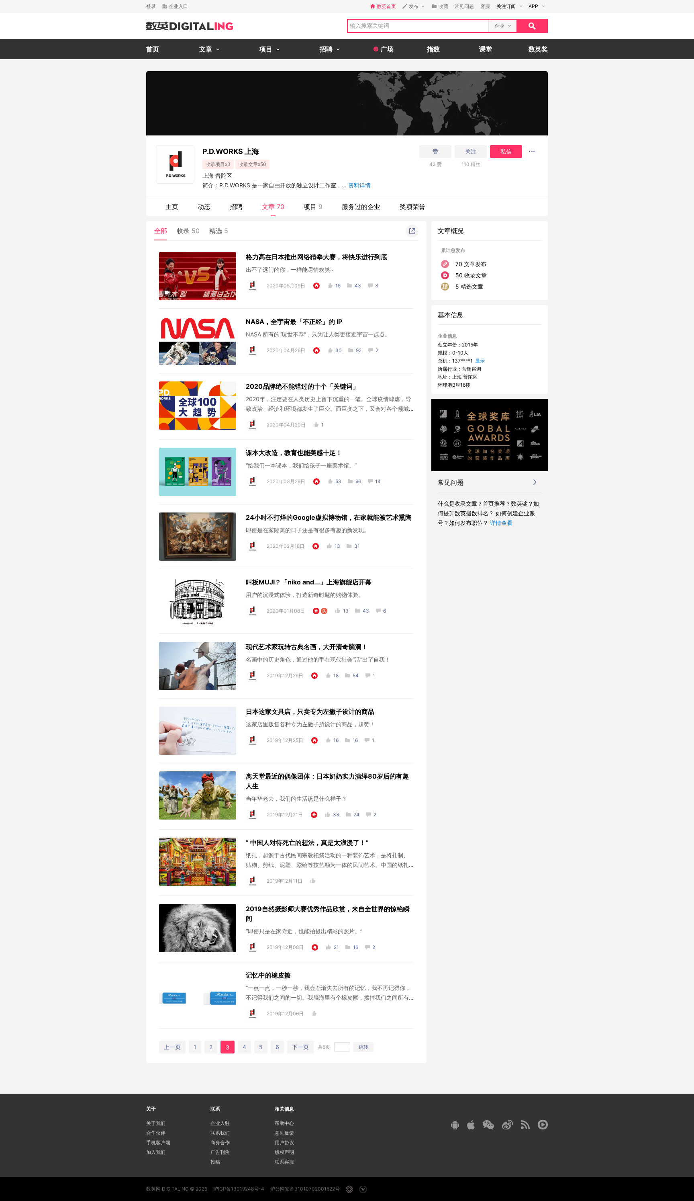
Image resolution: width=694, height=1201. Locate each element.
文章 (273, 207)
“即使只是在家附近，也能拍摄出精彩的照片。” (304, 931)
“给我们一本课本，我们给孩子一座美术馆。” (301, 465)
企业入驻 (220, 1123)
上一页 (172, 1046)
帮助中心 (284, 1123)
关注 (470, 151)
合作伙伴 (155, 1133)
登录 (151, 6)
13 (337, 546)
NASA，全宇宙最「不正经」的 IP (294, 322)
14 (378, 481)
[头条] (324, 611)
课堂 (485, 49)
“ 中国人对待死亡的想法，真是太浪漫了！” (307, 842)
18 (336, 675)
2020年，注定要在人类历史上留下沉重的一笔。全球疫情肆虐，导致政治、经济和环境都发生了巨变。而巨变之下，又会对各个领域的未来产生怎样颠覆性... (328, 409)
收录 (188, 231)
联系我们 (220, 1133)
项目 (313, 207)
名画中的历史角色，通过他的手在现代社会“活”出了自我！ (318, 659)
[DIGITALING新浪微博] (507, 1124)
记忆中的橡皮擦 (268, 975)
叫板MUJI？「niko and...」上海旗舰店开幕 (308, 582)
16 (336, 740)
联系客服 (284, 1162)
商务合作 (220, 1143)
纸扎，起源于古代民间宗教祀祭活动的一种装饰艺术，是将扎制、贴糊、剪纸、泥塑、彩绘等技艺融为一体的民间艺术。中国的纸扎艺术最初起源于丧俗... (327, 865)
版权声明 (284, 1152)
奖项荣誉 (412, 207)
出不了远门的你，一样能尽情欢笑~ (290, 269)
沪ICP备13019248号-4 (238, 1189)
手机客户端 (158, 1143)
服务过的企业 (361, 207)
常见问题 (464, 6)
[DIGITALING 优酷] (543, 1124)
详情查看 (501, 522)
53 (338, 481)
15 (338, 286)
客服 (485, 6)
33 (336, 815)
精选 (218, 231)
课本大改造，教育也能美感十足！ (294, 453)
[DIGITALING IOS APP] (471, 1124)
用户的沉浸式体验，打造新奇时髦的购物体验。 (305, 594)
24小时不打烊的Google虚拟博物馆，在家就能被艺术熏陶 (329, 517)
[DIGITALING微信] (488, 1124)
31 (357, 546)
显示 (480, 361)
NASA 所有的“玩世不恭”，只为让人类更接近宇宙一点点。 (318, 334)
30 (338, 350)
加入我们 (155, 1152)
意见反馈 (284, 1133)
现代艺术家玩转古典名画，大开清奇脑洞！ (307, 647)
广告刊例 (220, 1152)
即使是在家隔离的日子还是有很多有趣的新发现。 (307, 530)
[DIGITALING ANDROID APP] (455, 1124)
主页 (171, 207)
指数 (433, 49)
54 (356, 675)
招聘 (236, 207)
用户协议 (284, 1143)
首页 (152, 49)
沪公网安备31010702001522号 (305, 1189)
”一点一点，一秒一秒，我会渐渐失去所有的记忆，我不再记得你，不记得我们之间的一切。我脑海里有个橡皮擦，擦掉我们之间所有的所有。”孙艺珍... (328, 997)
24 (356, 815)
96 (358, 481)
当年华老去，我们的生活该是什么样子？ (296, 798)
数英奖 (538, 49)
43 (358, 286)
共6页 (324, 1047)
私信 (506, 151)
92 (358, 350)
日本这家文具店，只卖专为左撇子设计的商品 (310, 711)
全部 (160, 231)
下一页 (300, 1046)
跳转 (363, 1047)
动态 (204, 207)
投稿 (215, 1162)
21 (336, 947)
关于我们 (155, 1123)
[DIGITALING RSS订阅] (525, 1124)
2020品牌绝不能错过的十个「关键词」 (302, 386)
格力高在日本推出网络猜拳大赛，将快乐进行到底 (316, 257)
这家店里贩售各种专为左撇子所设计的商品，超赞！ (310, 724)
